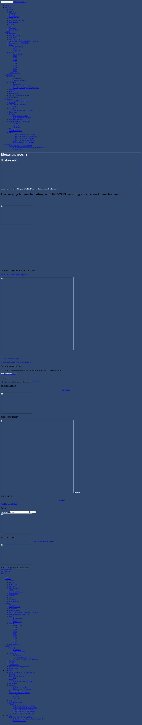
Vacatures (12, 28)
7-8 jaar (15, 123)
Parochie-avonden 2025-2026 (19, 43)
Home (7, 5)
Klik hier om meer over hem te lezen (42, 541)
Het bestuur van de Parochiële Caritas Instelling (28, 147)
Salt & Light (17, 50)
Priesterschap (13, 97)
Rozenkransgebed (15, 39)
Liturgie (7, 32)
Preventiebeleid (14, 30)
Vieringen (12, 33)
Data (14, 106)
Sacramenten (9, 75)
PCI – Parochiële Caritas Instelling (20, 146)
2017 (15, 62)
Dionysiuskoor (18, 47)
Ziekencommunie (15, 73)
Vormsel (12, 90)
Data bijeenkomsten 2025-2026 (23, 110)
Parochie (8, 7)
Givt (10, 26)
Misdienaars (13, 129)
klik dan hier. (36, 382)
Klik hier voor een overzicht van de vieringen (16, 362)
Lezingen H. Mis (14, 35)
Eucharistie (17, 84)
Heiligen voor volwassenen (22, 118)
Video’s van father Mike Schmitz (24, 134)
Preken (11, 52)
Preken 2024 (17, 54)
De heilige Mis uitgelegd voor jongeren (26, 88)
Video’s (11, 133)
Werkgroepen (13, 13)
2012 (15, 71)
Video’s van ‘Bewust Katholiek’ (23, 138)
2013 (15, 69)
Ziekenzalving (14, 93)
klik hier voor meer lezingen (10, 358)
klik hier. (62, 500)
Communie (12, 82)
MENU (3, 573)
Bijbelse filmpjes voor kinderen (23, 142)
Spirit (15, 48)
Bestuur (11, 11)
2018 (15, 60)
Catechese (8, 99)
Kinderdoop (17, 78)
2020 (15, 56)
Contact (11, 9)
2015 (15, 65)
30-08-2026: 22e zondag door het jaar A (14, 275)
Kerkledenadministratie (16, 20)
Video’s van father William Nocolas (25, 136)
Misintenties (13, 37)
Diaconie (8, 144)
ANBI (11, 19)
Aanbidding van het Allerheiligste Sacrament (23, 41)
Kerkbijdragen (14, 17)
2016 (15, 63)
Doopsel (12, 76)
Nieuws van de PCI (19, 149)
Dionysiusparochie (19, 2)
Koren (11, 45)
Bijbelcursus (13, 112)
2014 (15, 67)
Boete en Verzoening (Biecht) (19, 95)
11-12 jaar (16, 127)
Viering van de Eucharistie (22, 86)
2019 (15, 58)
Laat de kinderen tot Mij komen (19, 121)
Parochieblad (13, 22)
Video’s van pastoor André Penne (24, 140)
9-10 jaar (16, 125)
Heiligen (12, 114)
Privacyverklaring (6, 570)
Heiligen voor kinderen (20, 116)
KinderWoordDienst (15, 119)
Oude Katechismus (15, 131)
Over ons (12, 24)
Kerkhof (12, 15)
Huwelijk (12, 91)
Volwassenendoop (19, 80)
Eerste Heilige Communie (17, 104)
